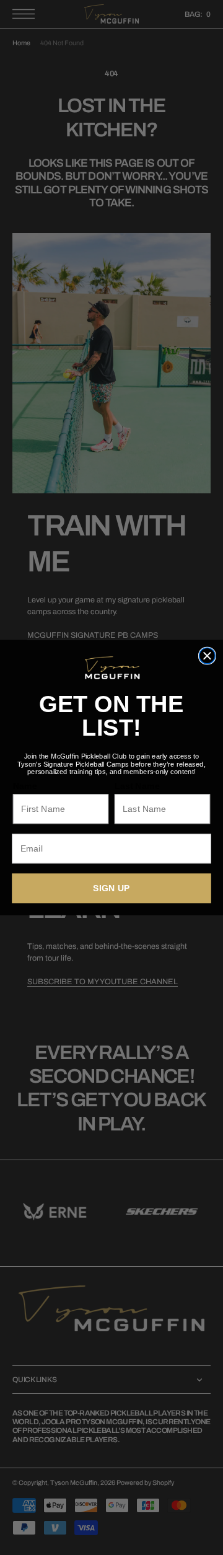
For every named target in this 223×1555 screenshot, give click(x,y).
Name (25, 786)
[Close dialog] (207, 656)
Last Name (137, 786)
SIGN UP (111, 888)
